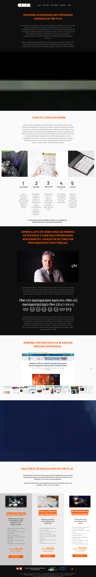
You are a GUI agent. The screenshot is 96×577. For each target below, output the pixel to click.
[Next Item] (92, 163)
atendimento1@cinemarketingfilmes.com (49, 575)
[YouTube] (17, 568)
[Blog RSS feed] (21, 568)
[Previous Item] (4, 163)
